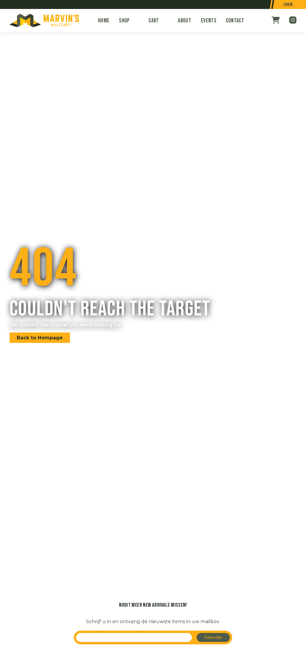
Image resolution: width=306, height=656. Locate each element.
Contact (235, 20)
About (184, 20)
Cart (154, 20)
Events (208, 20)
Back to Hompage (40, 338)
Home (103, 20)
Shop (124, 20)
